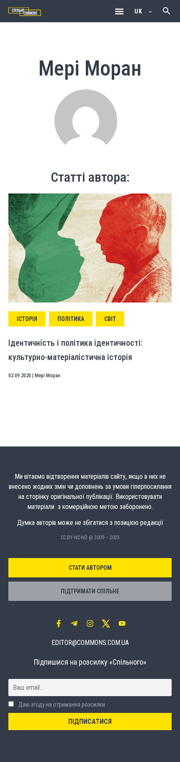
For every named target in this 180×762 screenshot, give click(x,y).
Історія (27, 319)
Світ (110, 319)
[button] (119, 11)
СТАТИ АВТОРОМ (90, 567)
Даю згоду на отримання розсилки (61, 704)
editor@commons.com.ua (90, 643)
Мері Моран (47, 375)
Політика (70, 319)
